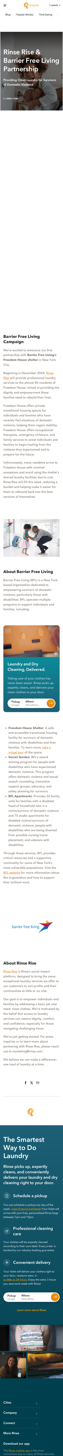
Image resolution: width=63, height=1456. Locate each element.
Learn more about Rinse (31, 1310)
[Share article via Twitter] (32, 1083)
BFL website (11, 873)
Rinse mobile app (19, 1450)
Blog (7, 14)
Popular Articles (24, 14)
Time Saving (45, 14)
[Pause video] (56, 654)
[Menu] (5, 5)
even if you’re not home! (26, 1209)
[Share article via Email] (38, 1083)
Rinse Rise (10, 971)
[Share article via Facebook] (26, 1083)
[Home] (31, 5)
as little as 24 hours (15, 1279)
